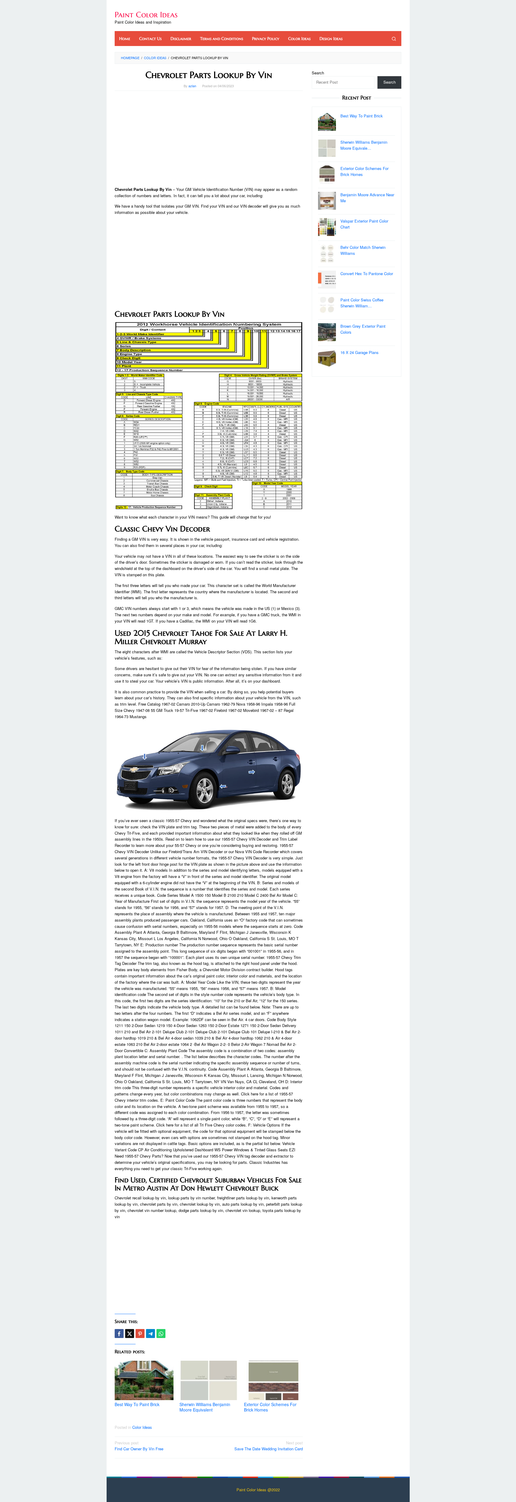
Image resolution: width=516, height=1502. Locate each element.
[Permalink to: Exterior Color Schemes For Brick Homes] (273, 1380)
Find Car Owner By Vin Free (139, 1446)
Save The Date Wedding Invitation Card (268, 1446)
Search (318, 73)
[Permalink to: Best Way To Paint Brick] (144, 1380)
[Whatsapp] (160, 1333)
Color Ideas (142, 1427)
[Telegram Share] (150, 1333)
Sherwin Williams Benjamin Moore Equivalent (204, 1407)
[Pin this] (140, 1333)
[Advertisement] (209, 138)
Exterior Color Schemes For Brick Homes (270, 1407)
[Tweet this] (129, 1333)
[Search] (393, 38)
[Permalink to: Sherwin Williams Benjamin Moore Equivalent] (208, 1380)
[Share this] (119, 1333)
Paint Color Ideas (146, 14)
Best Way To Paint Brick (137, 1404)
